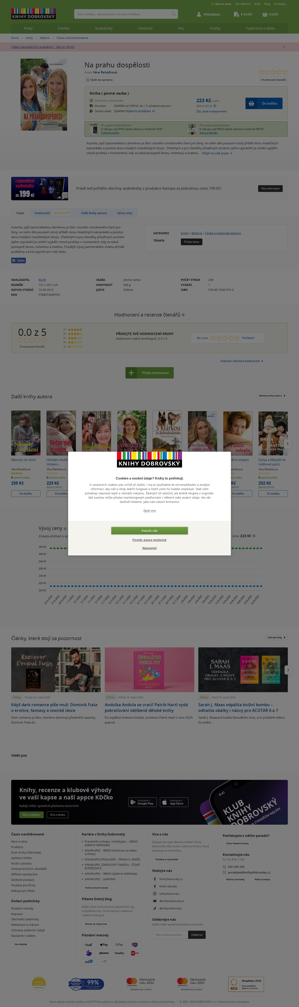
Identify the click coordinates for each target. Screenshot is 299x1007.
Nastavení (149, 548)
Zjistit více (149, 510)
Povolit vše (149, 531)
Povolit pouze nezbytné (149, 540)
